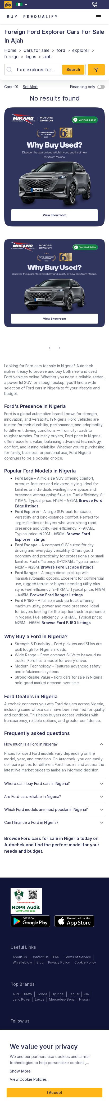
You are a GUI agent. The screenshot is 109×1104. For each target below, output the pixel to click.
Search (73, 69)
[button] (54, 744)
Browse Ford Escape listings (67, 567)
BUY (12, 16)
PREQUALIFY (41, 16)
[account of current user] (98, 16)
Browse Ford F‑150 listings (66, 622)
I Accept (54, 1092)
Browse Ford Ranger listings (56, 595)
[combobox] (22, 4)
